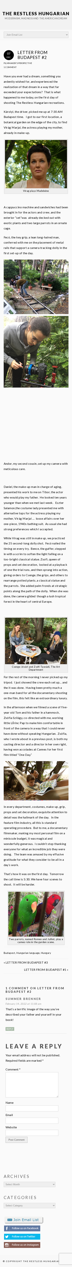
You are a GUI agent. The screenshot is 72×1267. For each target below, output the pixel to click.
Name (10, 1102)
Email (9, 1115)
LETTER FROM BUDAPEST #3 (27, 962)
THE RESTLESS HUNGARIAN (36, 13)
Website (11, 1127)
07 (8, 55)
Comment (13, 1069)
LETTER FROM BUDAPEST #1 (45, 969)
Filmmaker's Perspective (18, 63)
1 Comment (10, 67)
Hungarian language (28, 952)
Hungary (46, 952)
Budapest (9, 952)
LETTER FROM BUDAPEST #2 (33, 55)
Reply (9, 1028)
